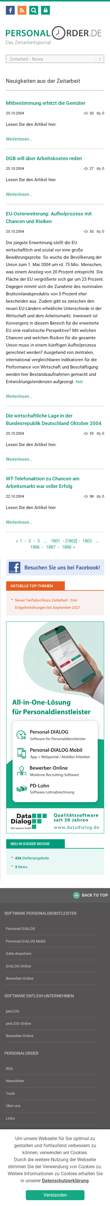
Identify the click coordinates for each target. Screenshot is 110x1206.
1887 (51, 547)
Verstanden (55, 1195)
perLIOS (12, 1011)
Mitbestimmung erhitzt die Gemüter (45, 103)
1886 (35, 547)
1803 (87, 541)
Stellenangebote (32, 858)
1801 (55, 541)
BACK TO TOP (95, 895)
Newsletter (15, 1081)
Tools (10, 1093)
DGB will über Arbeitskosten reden (44, 158)
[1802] (71, 541)
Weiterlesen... (19, 139)
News (21, 867)
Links (10, 1118)
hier (79, 381)
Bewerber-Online (19, 978)
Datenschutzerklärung (65, 1180)
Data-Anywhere (18, 953)
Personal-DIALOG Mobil (25, 941)
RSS (9, 1068)
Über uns (13, 1106)
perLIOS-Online (18, 1023)
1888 (66, 547)
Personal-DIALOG (20, 928)
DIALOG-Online (18, 966)
